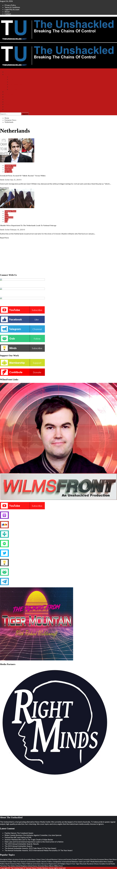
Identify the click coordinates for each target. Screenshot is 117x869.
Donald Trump (77, 859)
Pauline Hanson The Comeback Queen (19, 833)
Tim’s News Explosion (17, 77)
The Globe (8, 172)
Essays (7, 104)
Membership (9, 94)
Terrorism (3, 866)
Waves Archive (14, 87)
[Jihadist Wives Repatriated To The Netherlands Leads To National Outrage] (17, 207)
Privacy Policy (10, 5)
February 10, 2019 (17, 230)
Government (31, 861)
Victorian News (43, 866)
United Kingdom (21, 866)
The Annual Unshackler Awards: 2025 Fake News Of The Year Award (30, 848)
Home (7, 72)
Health (38, 861)
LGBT (88, 861)
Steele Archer (5, 180)
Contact (8, 14)
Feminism (3, 861)
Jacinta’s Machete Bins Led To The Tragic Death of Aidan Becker (29, 840)
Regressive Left (54, 864)
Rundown (8, 170)
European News (10, 166)
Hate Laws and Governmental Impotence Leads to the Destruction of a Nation (34, 842)
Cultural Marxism (51, 859)
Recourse (44, 864)
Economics (86, 859)
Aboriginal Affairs (6, 859)
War (6, 222)
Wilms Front (13, 79)
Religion (63, 864)
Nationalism (99, 861)
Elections (93, 859)
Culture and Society (64, 859)
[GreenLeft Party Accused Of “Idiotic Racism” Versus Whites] (17, 162)
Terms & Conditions (12, 7)
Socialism (102, 864)
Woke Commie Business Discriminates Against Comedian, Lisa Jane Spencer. (33, 835)
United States (32, 866)
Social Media (110, 864)
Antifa (21, 859)
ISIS (6, 213)
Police (24, 864)
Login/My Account (12, 9)
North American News (13, 864)
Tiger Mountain (14, 82)
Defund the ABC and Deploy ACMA (18, 837)
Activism (16, 859)
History (7, 107)
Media (92, 861)
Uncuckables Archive (17, 89)
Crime (43, 859)
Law (84, 861)
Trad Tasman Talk (15, 84)
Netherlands (9, 168)
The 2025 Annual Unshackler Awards (18, 846)
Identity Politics (47, 861)
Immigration (57, 861)
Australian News (30, 859)
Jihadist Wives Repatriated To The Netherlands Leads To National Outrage (28, 225)
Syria (6, 219)
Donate (7, 97)
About (7, 12)
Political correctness (33, 864)
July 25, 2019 (15, 180)
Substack (8, 92)
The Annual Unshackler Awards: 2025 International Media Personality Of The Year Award (38, 850)
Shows (7, 74)
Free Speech (21, 861)
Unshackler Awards (12, 102)
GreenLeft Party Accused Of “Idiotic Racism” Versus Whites (23, 176)
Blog (6, 99)
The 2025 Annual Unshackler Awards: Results (22, 844)
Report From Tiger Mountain (76, 864)
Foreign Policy (12, 861)
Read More (4, 188)
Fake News (113, 859)
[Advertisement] (58, 256)
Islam (6, 215)
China (38, 859)
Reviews (8, 109)
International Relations (70, 861)
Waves (51, 866)
